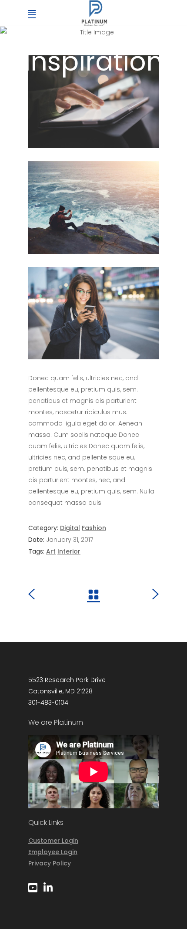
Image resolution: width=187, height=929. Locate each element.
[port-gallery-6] (93, 313)
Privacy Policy (49, 863)
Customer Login (53, 840)
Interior (68, 551)
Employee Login (52, 852)
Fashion (94, 528)
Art (51, 551)
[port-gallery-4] (93, 101)
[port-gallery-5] (93, 207)
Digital (70, 528)
